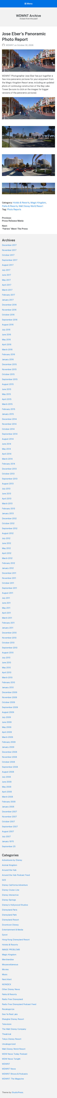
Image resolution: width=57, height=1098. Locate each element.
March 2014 (7, 459)
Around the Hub (9, 870)
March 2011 (7, 618)
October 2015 (8, 374)
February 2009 (9, 742)
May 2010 (6, 667)
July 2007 (6, 836)
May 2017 (6, 280)
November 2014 (9, 424)
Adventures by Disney (12, 860)
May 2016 (6, 339)
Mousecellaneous (10, 964)
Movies (5, 969)
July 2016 (6, 329)
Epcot (5, 935)
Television (6, 1024)
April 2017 (6, 285)
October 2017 (8, 255)
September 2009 (10, 707)
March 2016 (7, 349)
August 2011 (7, 593)
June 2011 (6, 603)
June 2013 (6, 493)
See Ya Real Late (10, 1014)
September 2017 (9, 260)
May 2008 (6, 787)
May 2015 (6, 394)
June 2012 (6, 543)
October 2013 (8, 474)
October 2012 (8, 523)
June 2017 (6, 275)
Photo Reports (14, 209)
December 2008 (9, 752)
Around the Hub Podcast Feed (16, 875)
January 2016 (8, 359)
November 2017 (9, 250)
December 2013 (9, 469)
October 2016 (8, 315)
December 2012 (9, 518)
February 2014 (8, 464)
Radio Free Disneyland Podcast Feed (19, 1004)
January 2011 (7, 628)
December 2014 (9, 419)
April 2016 (6, 344)
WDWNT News (9, 1069)
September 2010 (9, 648)
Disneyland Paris (9, 910)
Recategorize (8, 1009)
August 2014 (8, 439)
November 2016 (9, 310)
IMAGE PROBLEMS (11, 949)
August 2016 (8, 324)
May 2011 (6, 608)
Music (4, 974)
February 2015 (8, 409)
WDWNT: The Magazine (13, 1079)
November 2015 (9, 369)
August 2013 (8, 483)
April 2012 (6, 553)
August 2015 (8, 384)
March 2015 (7, 404)
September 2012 (9, 528)
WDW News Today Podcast (14, 1054)
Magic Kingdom (38, 202)
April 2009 (7, 732)
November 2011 (9, 578)
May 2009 (6, 727)
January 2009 (8, 747)
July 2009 (6, 717)
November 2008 (9, 757)
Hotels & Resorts (21, 202)
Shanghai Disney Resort (13, 1019)
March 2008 (7, 797)
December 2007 (9, 811)
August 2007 (8, 831)
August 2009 (8, 712)
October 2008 (8, 762)
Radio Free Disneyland (12, 999)
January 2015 (8, 414)
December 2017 (9, 245)
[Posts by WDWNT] (4, 45)
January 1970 (8, 841)
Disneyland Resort (10, 920)
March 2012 (7, 558)
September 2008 (10, 767)
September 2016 (9, 320)
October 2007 (8, 821)
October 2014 (8, 429)
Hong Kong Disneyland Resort (16, 939)
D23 (4, 880)
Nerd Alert (7, 979)
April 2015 (6, 399)
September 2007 (10, 826)
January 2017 (8, 300)
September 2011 (9, 588)
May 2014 (6, 449)
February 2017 (8, 295)
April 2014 (6, 454)
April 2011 (6, 613)
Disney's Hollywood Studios (15, 905)
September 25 (9, 846)
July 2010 (6, 657)
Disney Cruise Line (10, 890)
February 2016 (8, 354)
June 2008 (7, 782)
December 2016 (9, 305)
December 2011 (9, 573)
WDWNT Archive (28, 15)
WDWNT (10, 45)
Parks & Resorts (10, 206)
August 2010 (8, 652)
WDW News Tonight (11, 1059)
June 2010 (6, 662)
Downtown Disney (10, 925)
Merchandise (8, 959)
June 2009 (7, 722)
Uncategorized (9, 1044)
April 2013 (6, 498)
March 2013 (7, 503)
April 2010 (6, 672)
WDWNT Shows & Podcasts (15, 1074)
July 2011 (6, 598)
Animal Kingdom (9, 865)
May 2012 (6, 548)
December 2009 (9, 692)
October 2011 (8, 583)
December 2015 (9, 364)
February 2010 (8, 682)
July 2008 (6, 777)
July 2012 (6, 538)
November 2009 (9, 697)
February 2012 (8, 563)
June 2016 (6, 334)
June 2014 (6, 444)
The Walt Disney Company (14, 1029)
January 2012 (8, 568)
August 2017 (8, 265)
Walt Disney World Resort (31, 206)
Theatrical (6, 1034)
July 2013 (6, 489)
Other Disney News (11, 989)
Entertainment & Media (12, 930)
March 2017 (7, 290)
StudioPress (17, 1092)
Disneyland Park (9, 915)
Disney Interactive (10, 895)
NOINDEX (6, 984)
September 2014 (9, 434)
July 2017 (6, 270)
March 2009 (7, 737)
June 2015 (6, 389)
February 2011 (8, 623)
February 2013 (8, 508)
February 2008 (9, 802)
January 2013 (8, 513)
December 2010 (9, 633)
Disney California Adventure (15, 885)
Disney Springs (9, 900)
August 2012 (8, 533)
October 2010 (8, 642)
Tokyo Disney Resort (11, 1039)
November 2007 (9, 816)
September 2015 (9, 379)
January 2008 (8, 807)
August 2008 (8, 772)
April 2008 (7, 792)
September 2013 (9, 479)
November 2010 (9, 638)
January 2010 (8, 687)
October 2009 (8, 702)
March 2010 (7, 677)
